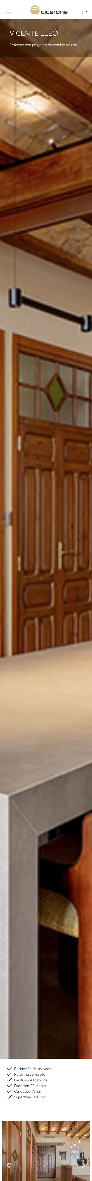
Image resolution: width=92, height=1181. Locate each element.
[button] (9, 11)
